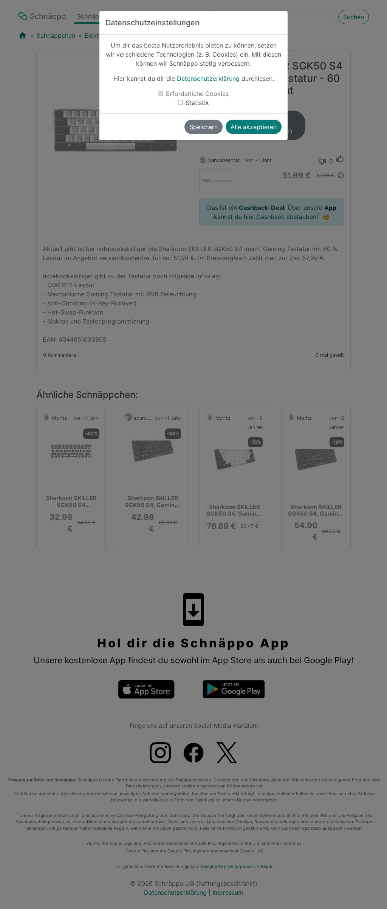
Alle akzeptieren (254, 127)
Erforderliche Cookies (197, 93)
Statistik (197, 102)
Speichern (203, 127)
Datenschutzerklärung (208, 78)
